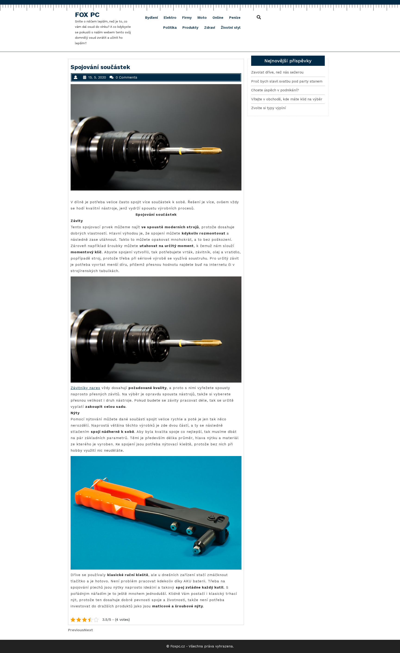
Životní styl (231, 27)
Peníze (235, 18)
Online (217, 18)
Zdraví (209, 27)
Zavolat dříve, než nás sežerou (277, 72)
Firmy (187, 18)
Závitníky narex (85, 388)
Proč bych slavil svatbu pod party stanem (286, 81)
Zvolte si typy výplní (268, 108)
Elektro (170, 18)
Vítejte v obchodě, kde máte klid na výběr (286, 99)
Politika (170, 27)
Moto (202, 18)
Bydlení (151, 18)
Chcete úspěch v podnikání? (275, 90)
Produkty (190, 27)
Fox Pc (87, 14)
